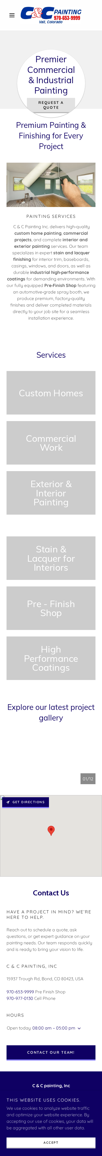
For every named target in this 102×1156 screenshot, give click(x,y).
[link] (50, 15)
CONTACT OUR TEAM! (51, 1052)
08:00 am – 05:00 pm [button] (53, 1028)
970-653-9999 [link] (20, 991)
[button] (13, 15)
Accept (51, 1142)
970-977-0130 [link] (20, 998)
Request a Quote (51, 105)
